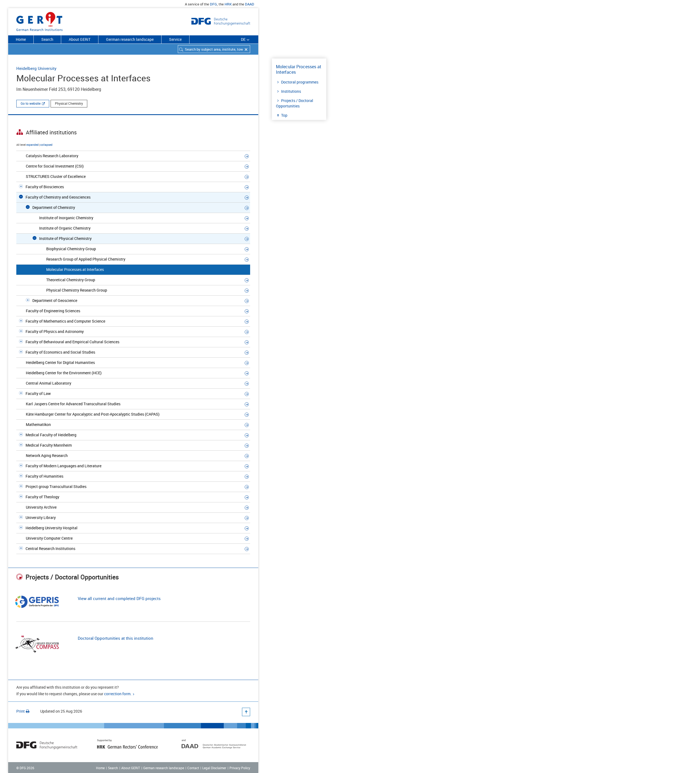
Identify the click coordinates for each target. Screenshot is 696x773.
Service (175, 39)
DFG (213, 4)
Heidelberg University (36, 68)
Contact (193, 768)
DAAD (249, 4)
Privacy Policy (239, 768)
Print (20, 711)
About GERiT (80, 39)
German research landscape (130, 39)
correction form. (118, 693)
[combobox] (214, 49)
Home (21, 39)
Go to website (31, 103)
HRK (228, 4)
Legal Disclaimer (214, 768)
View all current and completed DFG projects (119, 598)
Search (47, 39)
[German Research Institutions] (39, 20)
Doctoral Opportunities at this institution (115, 638)
